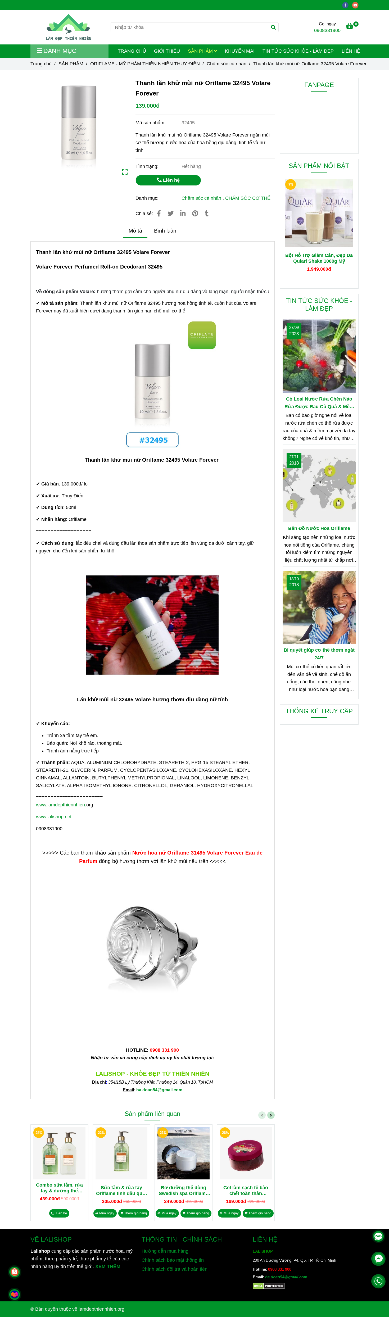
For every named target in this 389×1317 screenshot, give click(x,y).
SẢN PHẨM (201, 51)
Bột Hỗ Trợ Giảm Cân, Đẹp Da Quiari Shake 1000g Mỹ (319, 258)
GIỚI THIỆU (167, 51)
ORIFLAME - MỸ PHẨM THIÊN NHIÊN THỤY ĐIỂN (145, 63)
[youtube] (356, 4)
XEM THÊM (107, 1266)
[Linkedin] (183, 213)
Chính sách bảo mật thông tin (173, 1260)
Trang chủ (41, 63)
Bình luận (165, 231)
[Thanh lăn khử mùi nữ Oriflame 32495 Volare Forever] (68, 27)
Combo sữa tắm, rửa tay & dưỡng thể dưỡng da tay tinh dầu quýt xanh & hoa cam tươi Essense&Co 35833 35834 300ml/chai (59, 1188)
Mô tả (135, 231)
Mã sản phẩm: (151, 122)
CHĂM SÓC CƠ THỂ (247, 198)
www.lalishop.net (53, 816)
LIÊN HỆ (351, 51)
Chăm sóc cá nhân (226, 63)
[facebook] (347, 4)
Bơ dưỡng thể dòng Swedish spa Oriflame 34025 (183, 1190)
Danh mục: (147, 198)
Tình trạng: (147, 166)
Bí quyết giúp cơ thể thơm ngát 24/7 (319, 653)
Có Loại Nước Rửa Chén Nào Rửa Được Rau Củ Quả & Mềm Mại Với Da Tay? (319, 403)
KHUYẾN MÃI (240, 51)
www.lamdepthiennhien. (61, 804)
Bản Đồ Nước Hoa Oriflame (319, 528)
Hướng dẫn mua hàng (165, 1251)
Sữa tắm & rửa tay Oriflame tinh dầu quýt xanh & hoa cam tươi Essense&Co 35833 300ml (121, 1190)
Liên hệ (171, 180)
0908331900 (327, 30)
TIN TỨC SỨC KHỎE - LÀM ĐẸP (298, 51)
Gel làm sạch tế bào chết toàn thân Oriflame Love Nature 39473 (245, 1190)
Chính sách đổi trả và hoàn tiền (174, 1269)
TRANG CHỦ (132, 51)
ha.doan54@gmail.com (286, 1277)
